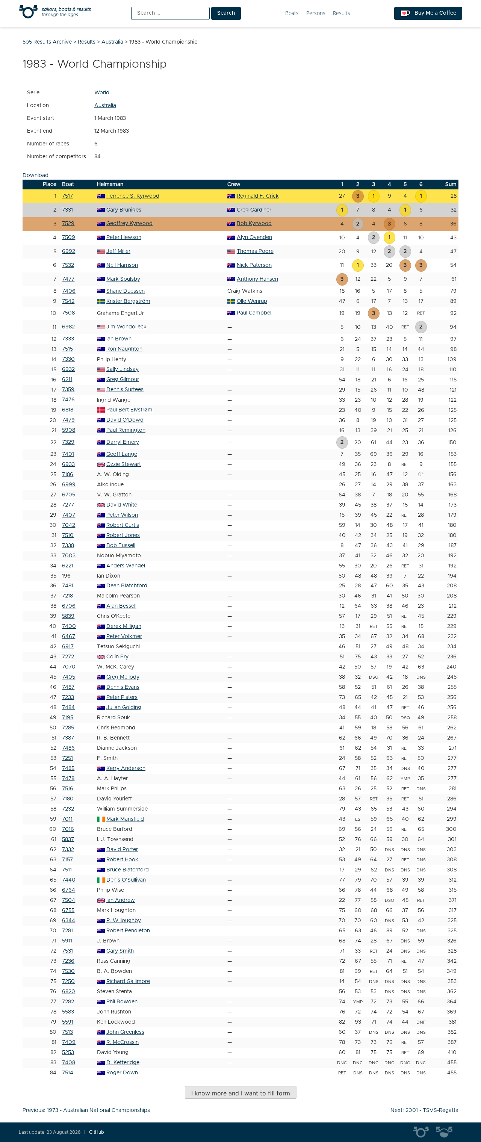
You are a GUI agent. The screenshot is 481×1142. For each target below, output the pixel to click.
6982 (68, 327)
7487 (68, 687)
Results (341, 13)
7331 (67, 210)
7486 (68, 748)
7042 (68, 525)
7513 (67, 1032)
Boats (292, 13)
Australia (105, 105)
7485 (68, 768)
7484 (68, 707)
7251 (67, 758)
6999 (69, 484)
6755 (68, 910)
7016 (68, 829)
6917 (68, 646)
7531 (67, 951)
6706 (69, 606)
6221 (67, 566)
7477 (68, 279)
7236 (68, 961)
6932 (68, 369)
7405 (68, 677)
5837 (68, 839)
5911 (67, 941)
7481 (67, 585)
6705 (68, 495)
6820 (68, 991)
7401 (68, 454)
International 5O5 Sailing (424, 1132)
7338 (68, 545)
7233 (68, 697)
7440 (69, 880)
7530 (68, 971)
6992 (68, 251)
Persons (315, 13)
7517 (67, 196)
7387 (68, 738)
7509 (68, 237)
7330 (68, 359)
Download (35, 175)
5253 (68, 1052)
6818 (67, 410)
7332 (68, 849)
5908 (68, 430)
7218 (67, 596)
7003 (69, 555)
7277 (68, 505)
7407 (68, 515)
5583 (68, 1012)
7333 (68, 339)
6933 (68, 464)
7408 (68, 1062)
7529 (68, 223)
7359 (68, 389)
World (101, 92)
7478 (68, 778)
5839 (68, 616)
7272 (68, 656)
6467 (68, 636)
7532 (68, 265)
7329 (68, 442)
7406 (69, 291)
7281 (67, 930)
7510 (68, 535)
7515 (67, 349)
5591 (67, 1022)
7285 (68, 728)
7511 (67, 870)
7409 (69, 1042)
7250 (68, 981)
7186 (67, 474)
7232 (68, 809)
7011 (67, 819)
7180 (68, 799)
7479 (68, 420)
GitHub (96, 1132)
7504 (68, 900)
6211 (67, 379)
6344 (68, 920)
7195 (67, 717)
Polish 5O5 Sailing (447, 1132)
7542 (68, 301)
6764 (68, 890)
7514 (67, 1072)
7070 (69, 667)
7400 (69, 626)
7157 (67, 859)
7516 (67, 788)
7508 (68, 313)
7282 (68, 1001)
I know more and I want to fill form (240, 1093)
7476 (68, 399)
